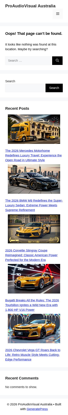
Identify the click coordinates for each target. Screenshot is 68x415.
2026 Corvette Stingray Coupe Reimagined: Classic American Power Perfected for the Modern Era (31, 255)
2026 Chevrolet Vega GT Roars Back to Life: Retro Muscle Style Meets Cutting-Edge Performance (32, 354)
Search (10, 81)
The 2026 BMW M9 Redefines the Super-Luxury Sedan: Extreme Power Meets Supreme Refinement (34, 205)
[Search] (57, 60)
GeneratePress (37, 409)
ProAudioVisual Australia (30, 6)
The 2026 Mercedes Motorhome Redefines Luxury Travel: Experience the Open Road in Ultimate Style (33, 155)
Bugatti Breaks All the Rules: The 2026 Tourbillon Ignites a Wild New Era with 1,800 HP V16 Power (32, 305)
